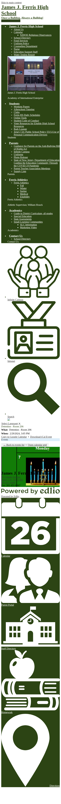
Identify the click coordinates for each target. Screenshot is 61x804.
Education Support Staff (26, 52)
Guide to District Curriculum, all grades (33, 213)
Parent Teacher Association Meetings (32, 168)
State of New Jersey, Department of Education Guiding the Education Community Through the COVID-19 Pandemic (36, 163)
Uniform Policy (21, 43)
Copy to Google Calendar (14, 436)
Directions (55, 785)
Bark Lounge (20, 129)
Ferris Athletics (21, 182)
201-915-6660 (8, 482)
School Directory (22, 37)
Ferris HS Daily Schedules (27, 115)
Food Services (21, 40)
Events (4, 439)
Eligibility (25, 196)
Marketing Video (28, 227)
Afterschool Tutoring (24, 109)
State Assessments (23, 219)
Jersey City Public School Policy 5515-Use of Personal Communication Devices (36, 133)
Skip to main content (11, 2)
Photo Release (21, 157)
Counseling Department (25, 46)
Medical (24, 194)
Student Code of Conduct (26, 120)
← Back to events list (13, 445)
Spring (23, 191)
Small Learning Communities (28, 222)
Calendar (18, 32)
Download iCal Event (41, 436)
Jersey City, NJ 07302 (12, 478)
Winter (23, 188)
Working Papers (22, 106)
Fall (22, 185)
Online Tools (20, 118)
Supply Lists (20, 171)
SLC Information (28, 224)
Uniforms (18, 154)
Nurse (17, 49)
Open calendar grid (37, 445)
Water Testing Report (24, 54)
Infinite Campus (22, 151)
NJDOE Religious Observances (35, 35)
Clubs (17, 112)
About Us (18, 29)
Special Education (23, 216)
